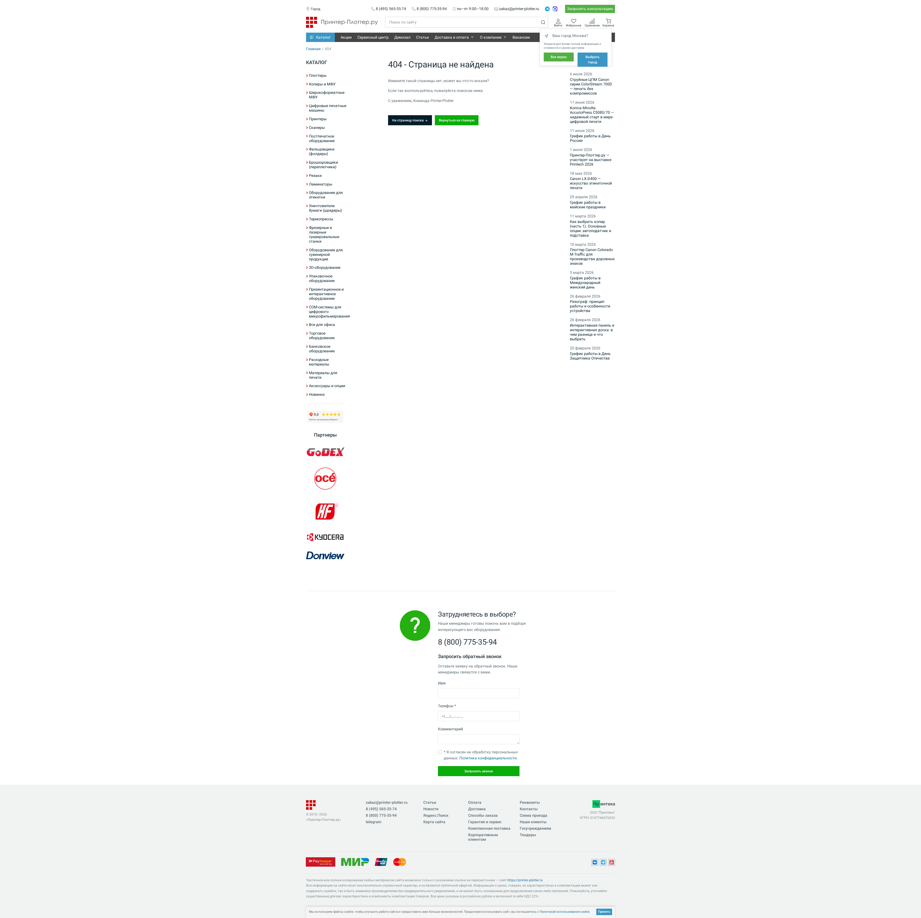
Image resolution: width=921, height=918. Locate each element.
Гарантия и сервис (485, 822)
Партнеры (325, 435)
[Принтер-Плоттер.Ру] (342, 22)
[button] (320, 37)
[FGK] (325, 511)
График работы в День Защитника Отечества (590, 355)
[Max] (555, 8)
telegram (373, 822)
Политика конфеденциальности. (488, 758)
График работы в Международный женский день (585, 282)
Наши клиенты (533, 822)
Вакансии (521, 37)
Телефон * (447, 706)
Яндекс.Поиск (436, 815)
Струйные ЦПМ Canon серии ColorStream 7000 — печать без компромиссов (591, 86)
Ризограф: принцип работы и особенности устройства (590, 306)
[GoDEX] (325, 451)
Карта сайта (434, 822)
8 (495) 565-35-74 (391, 9)
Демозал (402, 37)
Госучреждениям (535, 828)
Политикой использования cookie (565, 911)
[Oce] (325, 478)
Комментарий (450, 729)
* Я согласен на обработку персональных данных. (481, 755)
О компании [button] (491, 37)
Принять (604, 911)
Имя (442, 683)
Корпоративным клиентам (483, 837)
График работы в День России (590, 138)
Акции (346, 37)
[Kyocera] (325, 537)
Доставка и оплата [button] (452, 37)
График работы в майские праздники (588, 204)
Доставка (477, 809)
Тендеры (528, 835)
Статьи (422, 37)
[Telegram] (547, 8)
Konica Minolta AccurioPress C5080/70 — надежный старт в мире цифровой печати (592, 115)
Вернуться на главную (456, 120)
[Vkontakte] (594, 862)
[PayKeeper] (320, 861)
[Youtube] (611, 862)
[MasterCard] (399, 861)
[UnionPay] (381, 861)
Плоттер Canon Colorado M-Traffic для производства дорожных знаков (592, 256)
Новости (430, 809)
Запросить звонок (478, 771)
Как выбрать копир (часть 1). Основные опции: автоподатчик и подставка (590, 228)
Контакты (529, 809)
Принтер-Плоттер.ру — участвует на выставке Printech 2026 (590, 160)
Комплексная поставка (489, 828)
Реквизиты (530, 802)
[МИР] (355, 861)
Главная (313, 49)
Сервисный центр (373, 37)
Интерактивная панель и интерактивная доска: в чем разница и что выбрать (592, 332)
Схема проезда (533, 815)
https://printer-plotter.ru (525, 880)
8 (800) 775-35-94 (432, 9)
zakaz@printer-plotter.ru (519, 9)
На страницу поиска (408, 120)
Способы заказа (483, 815)
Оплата (474, 802)
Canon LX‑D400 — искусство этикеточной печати (591, 183)
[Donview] (325, 555)
